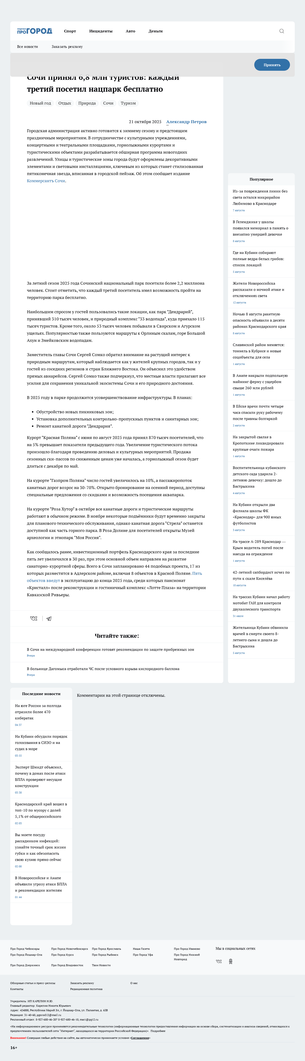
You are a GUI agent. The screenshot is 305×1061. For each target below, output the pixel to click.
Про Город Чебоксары (25, 948)
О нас (134, 983)
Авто (130, 31)
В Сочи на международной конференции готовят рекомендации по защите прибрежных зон (110, 652)
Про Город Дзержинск (25, 965)
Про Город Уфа (143, 954)
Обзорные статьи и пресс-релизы (32, 983)
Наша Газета (141, 948)
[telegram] (50, 618)
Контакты (16, 989)
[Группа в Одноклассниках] (231, 961)
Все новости (27, 46)
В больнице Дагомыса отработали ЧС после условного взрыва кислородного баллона (103, 671)
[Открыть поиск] (281, 31)
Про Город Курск (62, 954)
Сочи (108, 103)
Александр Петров (186, 121)
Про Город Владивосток (67, 965)
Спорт (70, 31)
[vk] (34, 618)
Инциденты (100, 31)
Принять (272, 64)
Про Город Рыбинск (105, 954)
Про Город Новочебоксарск (69, 948)
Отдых (64, 103)
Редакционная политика (86, 989)
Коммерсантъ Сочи (46, 180)
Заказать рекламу (67, 46)
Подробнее (158, 1031)
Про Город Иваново (187, 948)
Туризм (128, 103)
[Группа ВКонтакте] (219, 961)
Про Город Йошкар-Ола (26, 954)
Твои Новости (101, 965)
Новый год (40, 103)
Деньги (156, 31)
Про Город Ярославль (106, 948)
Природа (87, 103)
